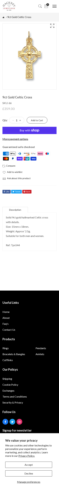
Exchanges (8, 390)
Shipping (7, 378)
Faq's (5, 323)
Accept (29, 464)
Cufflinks (7, 360)
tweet (17, 191)
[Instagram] (19, 422)
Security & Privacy (12, 402)
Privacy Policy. (26, 455)
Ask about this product (19, 178)
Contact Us (8, 329)
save (28, 191)
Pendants (41, 348)
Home (6, 311)
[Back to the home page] (3, 17)
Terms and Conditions (14, 396)
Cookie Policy (10, 384)
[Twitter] (12, 422)
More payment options (15, 138)
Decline (28, 473)
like (7, 191)
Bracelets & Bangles (13, 354)
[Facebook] (5, 422)
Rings (5, 348)
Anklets (40, 354)
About (6, 317)
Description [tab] (15, 209)
